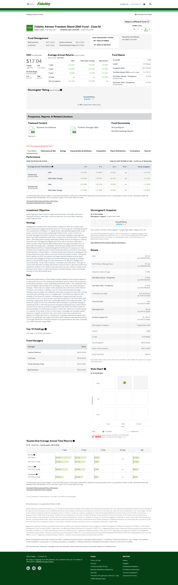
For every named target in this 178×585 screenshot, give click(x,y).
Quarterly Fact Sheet (45, 137)
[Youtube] (34, 568)
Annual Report (117, 127)
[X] (39, 568)
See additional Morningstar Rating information (108, 242)
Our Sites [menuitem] (135, 4)
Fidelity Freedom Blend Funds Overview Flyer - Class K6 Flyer (91, 138)
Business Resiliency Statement (102, 569)
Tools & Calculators (130, 572)
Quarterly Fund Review (130, 37)
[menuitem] (31, 4)
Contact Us (124, 4)
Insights (125, 563)
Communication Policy (99, 566)
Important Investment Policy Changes (39, 203)
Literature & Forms (130, 575)
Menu (32, 4)
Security (94, 572)
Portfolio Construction (131, 569)
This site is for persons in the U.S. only (105, 575)
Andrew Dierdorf (65, 42)
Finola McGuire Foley (67, 45)
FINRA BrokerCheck (98, 578)
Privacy (93, 563)
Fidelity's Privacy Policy (45, 561)
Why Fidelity (31, 556)
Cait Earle (31, 45)
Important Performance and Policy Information (42, 201)
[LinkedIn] (28, 568)
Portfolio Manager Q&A (88, 127)
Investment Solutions (130, 566)
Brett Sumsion (33, 42)
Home (125, 560)
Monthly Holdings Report (122, 131)
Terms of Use (96, 560)
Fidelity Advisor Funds (34, 14)
